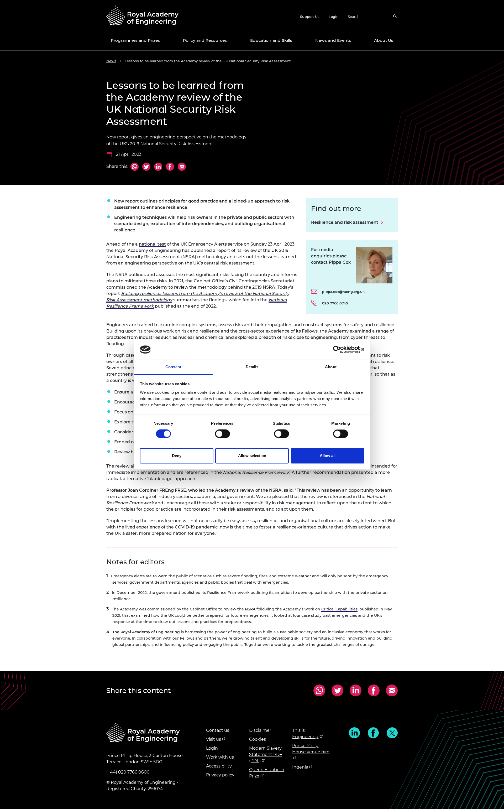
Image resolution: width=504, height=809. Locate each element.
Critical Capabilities (339, 609)
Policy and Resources (205, 40)
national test (152, 244)
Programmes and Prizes (135, 40)
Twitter (146, 167)
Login (334, 16)
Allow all (327, 455)
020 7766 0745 (335, 303)
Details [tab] (252, 367)
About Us (383, 40)
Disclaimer (260, 730)
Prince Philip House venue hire (310, 748)
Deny (176, 455)
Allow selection (252, 455)
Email (181, 167)
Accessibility (219, 766)
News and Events (333, 40)
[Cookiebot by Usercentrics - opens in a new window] (341, 350)
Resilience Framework (228, 592)
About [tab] (331, 367)
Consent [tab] (173, 367)
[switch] (222, 434)
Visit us (213, 739)
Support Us (309, 16)
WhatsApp (134, 167)
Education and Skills (271, 40)
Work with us (220, 757)
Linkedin (354, 732)
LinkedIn (158, 167)
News (111, 61)
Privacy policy (220, 774)
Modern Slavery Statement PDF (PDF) (265, 754)
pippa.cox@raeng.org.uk (343, 291)
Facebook (170, 167)
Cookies (257, 739)
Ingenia (300, 767)
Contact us (217, 730)
